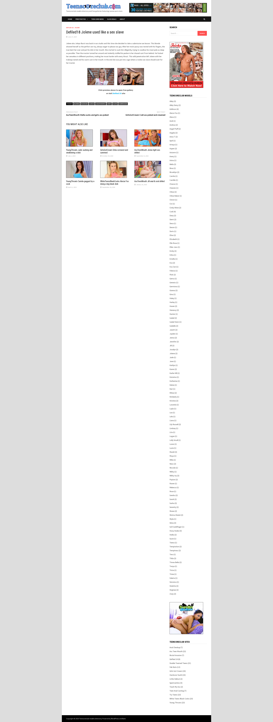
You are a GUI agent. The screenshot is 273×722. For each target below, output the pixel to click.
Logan (172, 436)
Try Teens (173, 694)
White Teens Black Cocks (179, 698)
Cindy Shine (174, 207)
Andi (171, 121)
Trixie (172, 574)
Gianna (172, 290)
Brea (171, 168)
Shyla (172, 519)
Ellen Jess (173, 247)
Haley (172, 298)
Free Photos (81, 19)
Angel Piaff (174, 129)
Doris (172, 231)
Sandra (172, 495)
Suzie (172, 538)
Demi (172, 219)
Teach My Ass (175, 687)
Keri (171, 389)
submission (123, 104)
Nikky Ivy (173, 475)
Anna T (172, 136)
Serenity (173, 507)
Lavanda (173, 404)
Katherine (173, 381)
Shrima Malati (175, 515)
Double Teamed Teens (178, 663)
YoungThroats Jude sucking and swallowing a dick (79, 151)
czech (92, 104)
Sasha (172, 503)
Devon (172, 227)
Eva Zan (173, 267)
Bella (172, 164)
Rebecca (173, 487)
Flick (171, 274)
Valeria (172, 578)
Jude (172, 357)
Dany (172, 215)
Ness (172, 464)
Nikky (172, 471)
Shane (172, 511)
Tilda (172, 558)
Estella (172, 259)
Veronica (173, 582)
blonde (76, 104)
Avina (172, 160)
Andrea (172, 125)
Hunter (172, 314)
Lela (171, 416)
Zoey (172, 594)
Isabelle (173, 326)
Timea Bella (174, 562)
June (171, 361)
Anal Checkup (175, 647)
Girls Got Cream (176, 671)
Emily (172, 251)
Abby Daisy (174, 105)
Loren (172, 444)
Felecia (172, 270)
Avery (172, 156)
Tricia (172, 570)
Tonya (172, 566)
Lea (171, 412)
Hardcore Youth (176, 675)
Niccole (172, 467)
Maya (172, 456)
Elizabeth (173, 239)
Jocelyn (173, 349)
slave (115, 104)
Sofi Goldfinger (176, 527)
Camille (172, 180)
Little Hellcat (175, 679)
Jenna (172, 337)
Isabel (172, 318)
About (122, 19)
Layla (172, 408)
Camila (172, 176)
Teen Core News (97, 19)
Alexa (172, 117)
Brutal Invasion (176, 655)
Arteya (172, 144)
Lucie (172, 448)
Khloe (172, 393)
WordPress (115, 719)
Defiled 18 (69, 28)
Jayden (172, 334)
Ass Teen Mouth (176, 651)
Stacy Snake (174, 531)
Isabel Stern (174, 322)
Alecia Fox (174, 113)
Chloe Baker (174, 196)
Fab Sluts (173, 667)
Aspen (172, 148)
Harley (172, 302)
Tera (171, 554)
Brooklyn (173, 172)
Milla (171, 460)
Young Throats (175, 702)
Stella (172, 534)
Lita (171, 432)
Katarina (173, 377)
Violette (173, 586)
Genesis (173, 282)
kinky (109, 104)
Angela (172, 133)
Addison (173, 109)
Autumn (173, 152)
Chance (172, 184)
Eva (171, 263)
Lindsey (173, 428)
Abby (171, 101)
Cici (171, 203)
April (171, 140)
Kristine (173, 401)
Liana (172, 420)
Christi (172, 200)
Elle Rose (173, 243)
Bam (124, 719)
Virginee (173, 590)
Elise (171, 235)
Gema (172, 278)
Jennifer (173, 341)
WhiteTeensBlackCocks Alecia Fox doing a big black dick (114, 182)
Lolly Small (174, 440)
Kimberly (173, 397)
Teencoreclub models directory (90, 719)
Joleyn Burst (100, 104)
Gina (171, 294)
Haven (172, 306)
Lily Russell (174, 424)
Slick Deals (111, 19)
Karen (172, 369)
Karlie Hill (173, 373)
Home (70, 19)
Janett (172, 330)
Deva (172, 223)
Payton (172, 479)
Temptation (174, 546)
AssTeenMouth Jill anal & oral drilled (149, 181)
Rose (172, 491)
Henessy (173, 310)
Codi (171, 211)
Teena (172, 542)
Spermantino (175, 683)
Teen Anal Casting (177, 691)
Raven (172, 483)
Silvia (172, 523)
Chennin (173, 188)
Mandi (172, 452)
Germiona (173, 286)
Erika (172, 255)
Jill (171, 345)
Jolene (77, 28)
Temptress (174, 550)
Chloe (172, 192)
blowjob (84, 104)
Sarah (172, 499)
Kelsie (172, 385)
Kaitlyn (172, 365)
